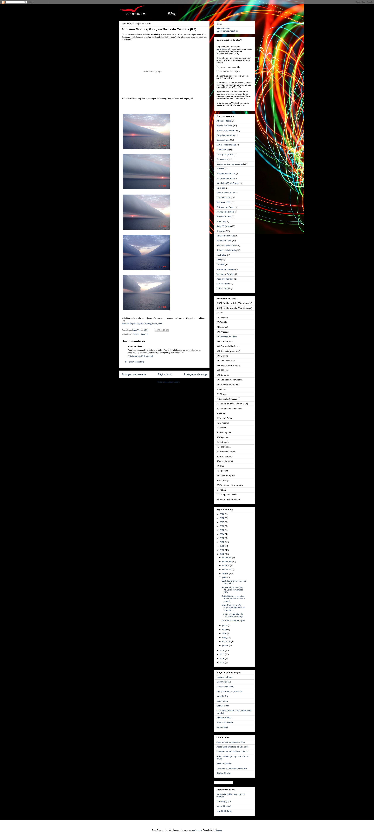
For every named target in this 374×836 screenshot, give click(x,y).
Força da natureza (140, 334)
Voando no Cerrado (226, 269)
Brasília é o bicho (224, 125)
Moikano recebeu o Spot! (233, 620)
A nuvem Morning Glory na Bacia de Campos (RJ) (232, 589)
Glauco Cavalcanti (225, 686)
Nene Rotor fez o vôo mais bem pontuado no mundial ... (233, 607)
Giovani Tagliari (224, 682)
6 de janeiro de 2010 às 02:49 (140, 356)
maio (224, 629)
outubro (226, 565)
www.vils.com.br (224, 49)
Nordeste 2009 (223, 202)
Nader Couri (222, 701)
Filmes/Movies (223, 28)
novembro (227, 561)
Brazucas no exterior (226, 130)
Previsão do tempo (225, 212)
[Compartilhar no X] (161, 330)
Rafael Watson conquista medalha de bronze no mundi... (233, 598)
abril (224, 633)
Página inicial (165, 374)
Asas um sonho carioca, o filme (231, 742)
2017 (222, 522)
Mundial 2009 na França (228, 183)
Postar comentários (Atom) (168, 382)
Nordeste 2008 (223, 197)
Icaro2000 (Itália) (224, 811)
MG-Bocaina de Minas (227, 336)
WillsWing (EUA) (224, 801)
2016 (222, 526)
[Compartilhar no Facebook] (164, 330)
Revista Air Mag (224, 773)
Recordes (221, 231)
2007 (222, 654)
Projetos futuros (224, 216)
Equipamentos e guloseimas (230, 164)
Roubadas (221, 255)
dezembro (227, 557)
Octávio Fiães (223, 706)
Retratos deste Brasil (226, 245)
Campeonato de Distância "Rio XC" (233, 751)
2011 (222, 546)
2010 (222, 550)
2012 (222, 542)
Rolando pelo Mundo (226, 250)
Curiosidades (223, 149)
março (225, 637)
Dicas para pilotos (225, 154)
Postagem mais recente (134, 374)
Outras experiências (226, 207)
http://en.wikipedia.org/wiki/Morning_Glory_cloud (142, 323)
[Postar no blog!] (158, 330)
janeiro (225, 645)
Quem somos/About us (227, 31)
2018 (222, 518)
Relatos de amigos (225, 236)
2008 (222, 650)
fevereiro (226, 641)
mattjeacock (197, 830)
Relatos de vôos (224, 240)
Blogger (218, 830)
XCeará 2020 (223, 288)
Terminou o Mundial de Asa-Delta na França (232, 615)
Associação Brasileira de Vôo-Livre (233, 747)
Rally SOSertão (224, 226)
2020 (222, 514)
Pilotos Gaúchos (224, 718)
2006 (222, 658)
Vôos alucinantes (224, 279)
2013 (222, 538)
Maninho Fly (222, 696)
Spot (219, 260)
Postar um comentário (134, 362)
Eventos (220, 169)
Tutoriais (220, 264)
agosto (225, 573)
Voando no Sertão (225, 274)
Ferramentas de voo (226, 173)
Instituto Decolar (224, 763)
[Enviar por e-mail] (156, 330)
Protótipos (221, 221)
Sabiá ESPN (222, 727)
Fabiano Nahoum (225, 677)
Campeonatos (223, 140)
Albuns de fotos (224, 121)
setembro (227, 569)
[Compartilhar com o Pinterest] (167, 330)
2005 (222, 662)
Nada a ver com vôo (226, 192)
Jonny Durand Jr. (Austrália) (229, 691)
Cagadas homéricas (226, 135)
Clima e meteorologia (226, 145)
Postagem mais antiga (195, 374)
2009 (222, 554)
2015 (222, 530)
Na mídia (221, 188)
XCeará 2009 (223, 283)
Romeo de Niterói (225, 722)
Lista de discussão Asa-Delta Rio (232, 768)
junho (225, 625)
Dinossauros (222, 159)
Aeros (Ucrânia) (224, 806)
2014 (222, 534)
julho (224, 577)
